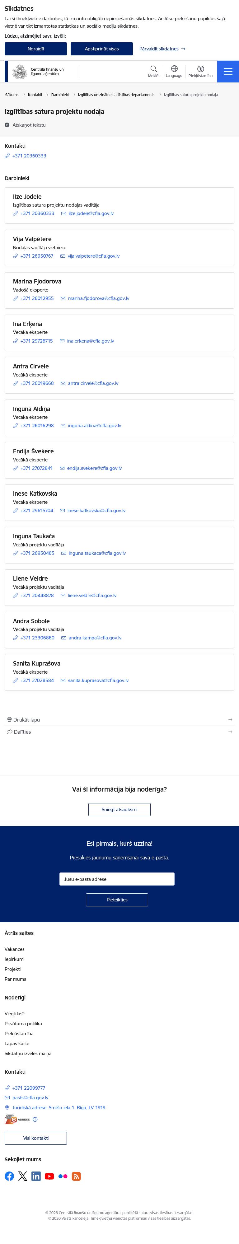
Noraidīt (36, 49)
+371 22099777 (28, 1088)
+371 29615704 (37, 510)
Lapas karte (17, 1043)
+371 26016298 (37, 425)
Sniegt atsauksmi (119, 809)
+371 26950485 (37, 553)
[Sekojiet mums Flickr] (63, 1176)
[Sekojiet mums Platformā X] (22, 1176)
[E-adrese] (17, 1119)
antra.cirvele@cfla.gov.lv (93, 383)
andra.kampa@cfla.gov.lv (95, 638)
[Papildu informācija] (35, 1119)
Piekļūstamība (19, 1033)
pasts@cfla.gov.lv (30, 1098)
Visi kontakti (36, 1138)
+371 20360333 (29, 156)
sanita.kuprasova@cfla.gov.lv (98, 680)
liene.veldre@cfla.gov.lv (92, 595)
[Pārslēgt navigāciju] (228, 71)
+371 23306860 (37, 638)
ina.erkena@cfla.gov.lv (90, 341)
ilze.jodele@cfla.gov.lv (91, 213)
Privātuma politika (23, 1024)
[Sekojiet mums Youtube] (49, 1176)
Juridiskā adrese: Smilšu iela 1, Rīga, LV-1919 (58, 1108)
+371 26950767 (37, 256)
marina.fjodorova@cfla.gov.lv (98, 298)
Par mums (15, 979)
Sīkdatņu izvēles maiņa (28, 1053)
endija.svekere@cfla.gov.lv (94, 468)
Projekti (13, 969)
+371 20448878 (37, 595)
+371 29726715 (37, 341)
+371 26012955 (37, 298)
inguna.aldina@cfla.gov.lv (94, 425)
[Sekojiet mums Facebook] (9, 1176)
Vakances (15, 949)
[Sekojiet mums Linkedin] (36, 1176)
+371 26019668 (37, 383)
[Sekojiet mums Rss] (76, 1176)
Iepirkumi (14, 959)
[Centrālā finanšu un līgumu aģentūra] (41, 71)
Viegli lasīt (15, 1014)
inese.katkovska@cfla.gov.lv (96, 510)
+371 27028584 (37, 680)
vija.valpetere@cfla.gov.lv (94, 256)
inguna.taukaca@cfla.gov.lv (97, 553)
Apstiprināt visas (102, 49)
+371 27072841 (37, 468)
